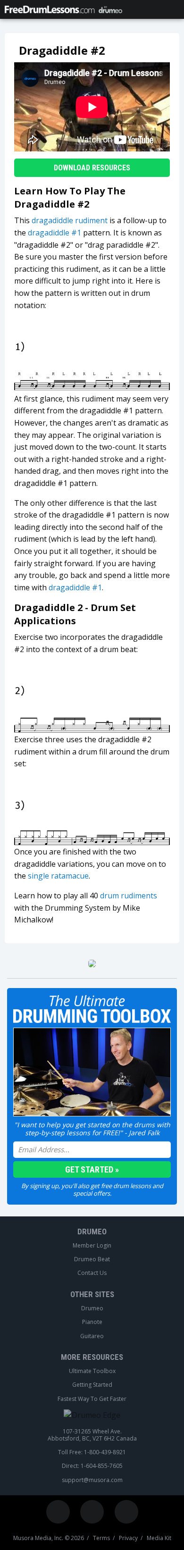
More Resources (92, 1357)
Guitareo (92, 1336)
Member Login (92, 1245)
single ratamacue (58, 876)
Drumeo (92, 1231)
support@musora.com (92, 1480)
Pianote (92, 1322)
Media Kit (159, 1538)
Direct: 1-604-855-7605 (92, 1466)
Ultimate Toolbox (92, 1371)
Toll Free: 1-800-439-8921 (92, 1452)
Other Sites (92, 1294)
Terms (101, 1538)
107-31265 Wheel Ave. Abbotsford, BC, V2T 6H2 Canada (92, 1435)
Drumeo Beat (92, 1259)
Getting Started (92, 1385)
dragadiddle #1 (54, 232)
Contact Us (92, 1273)
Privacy (128, 1538)
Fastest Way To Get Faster (92, 1399)
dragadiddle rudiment (70, 220)
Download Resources (92, 167)
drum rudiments (128, 895)
